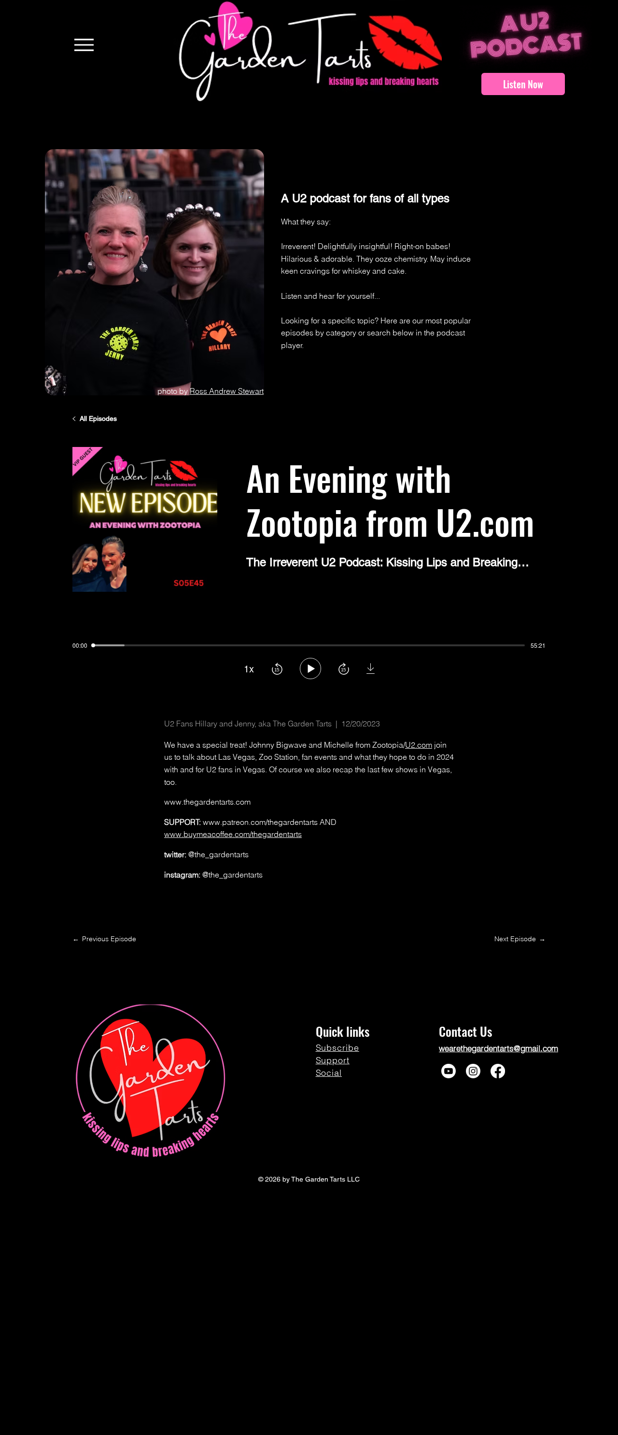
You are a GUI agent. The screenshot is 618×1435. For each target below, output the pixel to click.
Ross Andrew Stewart (227, 391)
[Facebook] (498, 1071)
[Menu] (83, 44)
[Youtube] (448, 1071)
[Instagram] (473, 1071)
